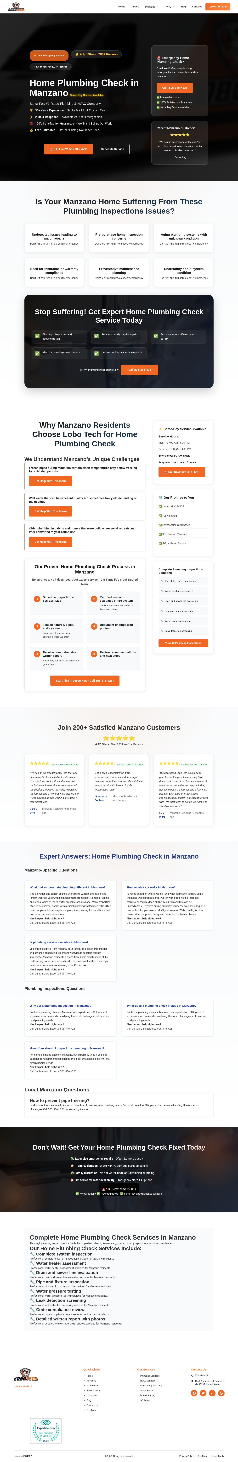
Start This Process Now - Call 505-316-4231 (85, 680)
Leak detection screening (176, 631)
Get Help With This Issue (50, 481)
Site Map (91, 1410)
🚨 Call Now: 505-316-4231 (182, 472)
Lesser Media (218, 1456)
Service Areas (94, 1390)
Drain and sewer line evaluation (179, 601)
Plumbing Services (150, 1376)
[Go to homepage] (16, 6)
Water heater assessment (176, 591)
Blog (183, 6)
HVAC (167, 6)
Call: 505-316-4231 (174, 87)
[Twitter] (203, 1393)
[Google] (221, 1393)
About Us (91, 1380)
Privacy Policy (186, 1456)
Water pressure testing (175, 621)
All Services (93, 1385)
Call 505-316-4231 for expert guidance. (65, 1109)
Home (121, 6)
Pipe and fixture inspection (176, 611)
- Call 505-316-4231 (140, 369)
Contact (197, 6)
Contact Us (92, 1405)
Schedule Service (112, 149)
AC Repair (145, 1400)
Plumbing (150, 6)
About (135, 6)
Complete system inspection (178, 581)
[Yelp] (212, 1393)
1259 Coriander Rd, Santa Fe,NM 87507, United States (209, 1383)
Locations (92, 1395)
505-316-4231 (219, 6)
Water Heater (147, 1390)
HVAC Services (148, 1380)
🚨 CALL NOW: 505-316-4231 (68, 149)
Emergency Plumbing (151, 1385)
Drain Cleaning (147, 1395)
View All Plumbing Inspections (183, 643)
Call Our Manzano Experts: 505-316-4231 (53, 922)
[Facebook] (194, 1393)
